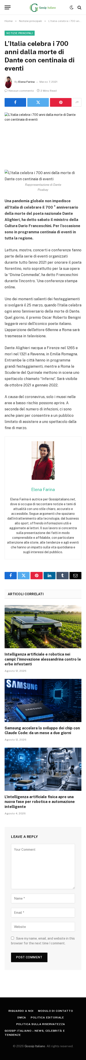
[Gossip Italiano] (43, 7)
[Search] (79, 7)
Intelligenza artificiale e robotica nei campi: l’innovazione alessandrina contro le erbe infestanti (43, 659)
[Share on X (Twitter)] (38, 102)
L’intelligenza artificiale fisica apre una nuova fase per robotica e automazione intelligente (40, 802)
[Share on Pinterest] (61, 102)
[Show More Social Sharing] (77, 102)
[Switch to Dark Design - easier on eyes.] (72, 7)
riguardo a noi (21, 1010)
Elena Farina (26, 81)
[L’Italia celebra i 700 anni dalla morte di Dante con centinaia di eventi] (43, 137)
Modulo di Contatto (55, 1010)
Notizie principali (19, 33)
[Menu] (8, 7)
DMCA (21, 1017)
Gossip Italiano (35, 1046)
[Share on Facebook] (15, 102)
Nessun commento (21, 90)
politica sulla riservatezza (40, 1024)
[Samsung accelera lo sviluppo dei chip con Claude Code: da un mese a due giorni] (43, 700)
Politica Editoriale (47, 1017)
